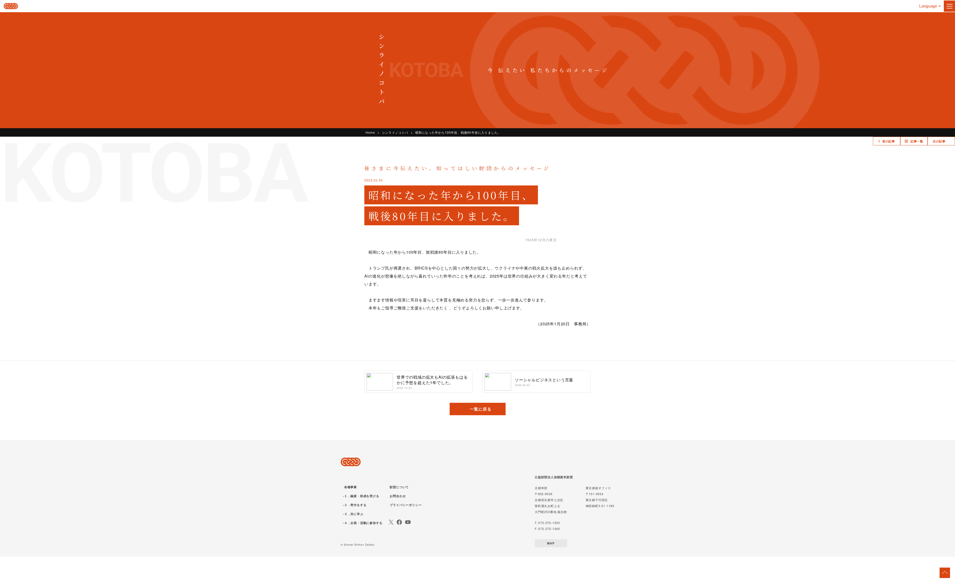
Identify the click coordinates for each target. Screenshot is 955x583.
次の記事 (939, 141)
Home (370, 132)
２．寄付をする (355, 505)
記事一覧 (916, 141)
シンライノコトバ (395, 132)
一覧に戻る (481, 409)
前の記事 (888, 141)
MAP (550, 543)
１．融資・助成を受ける (361, 496)
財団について (399, 487)
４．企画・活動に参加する (363, 523)
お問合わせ (398, 496)
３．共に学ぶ (353, 514)
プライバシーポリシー (406, 505)
